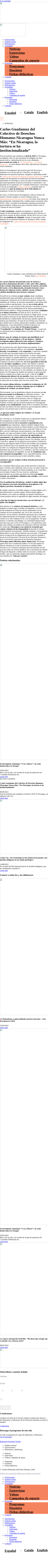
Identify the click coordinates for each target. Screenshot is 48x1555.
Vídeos (14, 56)
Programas (8, 63)
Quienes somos (10, 42)
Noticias (15, 49)
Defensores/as (10, 44)
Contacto (8, 77)
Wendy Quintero (24, 187)
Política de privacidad (8, 1473)
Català (2, 1393)
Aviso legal (36, 1473)
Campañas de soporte (24, 60)
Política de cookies (24, 1473)
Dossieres (15, 70)
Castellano (12, 1393)
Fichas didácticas (21, 74)
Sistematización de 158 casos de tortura (14, 199)
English (22, 1393)
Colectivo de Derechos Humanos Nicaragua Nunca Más (23, 176)
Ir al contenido (5, 1)
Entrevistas (17, 52)
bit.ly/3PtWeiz (40, 276)
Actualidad (9, 46)
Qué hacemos (10, 40)
